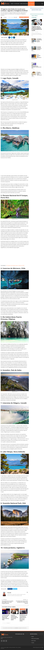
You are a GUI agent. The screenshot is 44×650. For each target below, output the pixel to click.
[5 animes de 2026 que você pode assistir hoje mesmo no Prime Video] (6, 611)
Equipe (16, 0)
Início (12, 3)
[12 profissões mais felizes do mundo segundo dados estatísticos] (34, 40)
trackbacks (16, 627)
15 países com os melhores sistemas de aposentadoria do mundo (37, 28)
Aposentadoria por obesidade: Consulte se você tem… (36, 67)
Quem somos (13, 0)
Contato (26, 0)
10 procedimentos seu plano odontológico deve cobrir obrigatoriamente (7, 602)
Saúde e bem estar (24, 3)
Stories (29, 0)
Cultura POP (16, 3)
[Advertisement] (15, 60)
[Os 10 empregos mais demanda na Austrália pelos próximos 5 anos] (34, 56)
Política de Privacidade (21, 0)
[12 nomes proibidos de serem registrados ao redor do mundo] (34, 73)
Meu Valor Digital (40, 647)
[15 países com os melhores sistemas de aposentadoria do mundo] (37, 22)
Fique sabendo (31, 3)
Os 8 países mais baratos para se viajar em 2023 (15, 265)
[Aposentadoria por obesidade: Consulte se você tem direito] (34, 64)
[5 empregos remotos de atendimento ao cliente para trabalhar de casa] (34, 48)
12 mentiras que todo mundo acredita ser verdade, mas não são (22, 602)
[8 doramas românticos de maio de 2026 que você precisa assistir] (15, 611)
